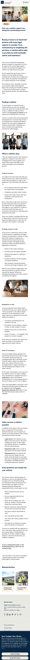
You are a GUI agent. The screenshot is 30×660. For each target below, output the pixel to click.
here (9, 548)
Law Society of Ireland (16, 112)
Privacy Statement (9, 625)
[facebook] (5, 614)
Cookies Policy (8, 628)
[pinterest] (12, 614)
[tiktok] (15, 614)
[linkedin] (10, 614)
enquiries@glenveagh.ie (14, 605)
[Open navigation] (2, 2)
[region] (15, 645)
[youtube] (20, 614)
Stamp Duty (5, 377)
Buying (6, 24)
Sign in (26, 2)
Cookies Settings (15, 654)
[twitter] (18, 614)
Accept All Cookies (15, 658)
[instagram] (7, 614)
